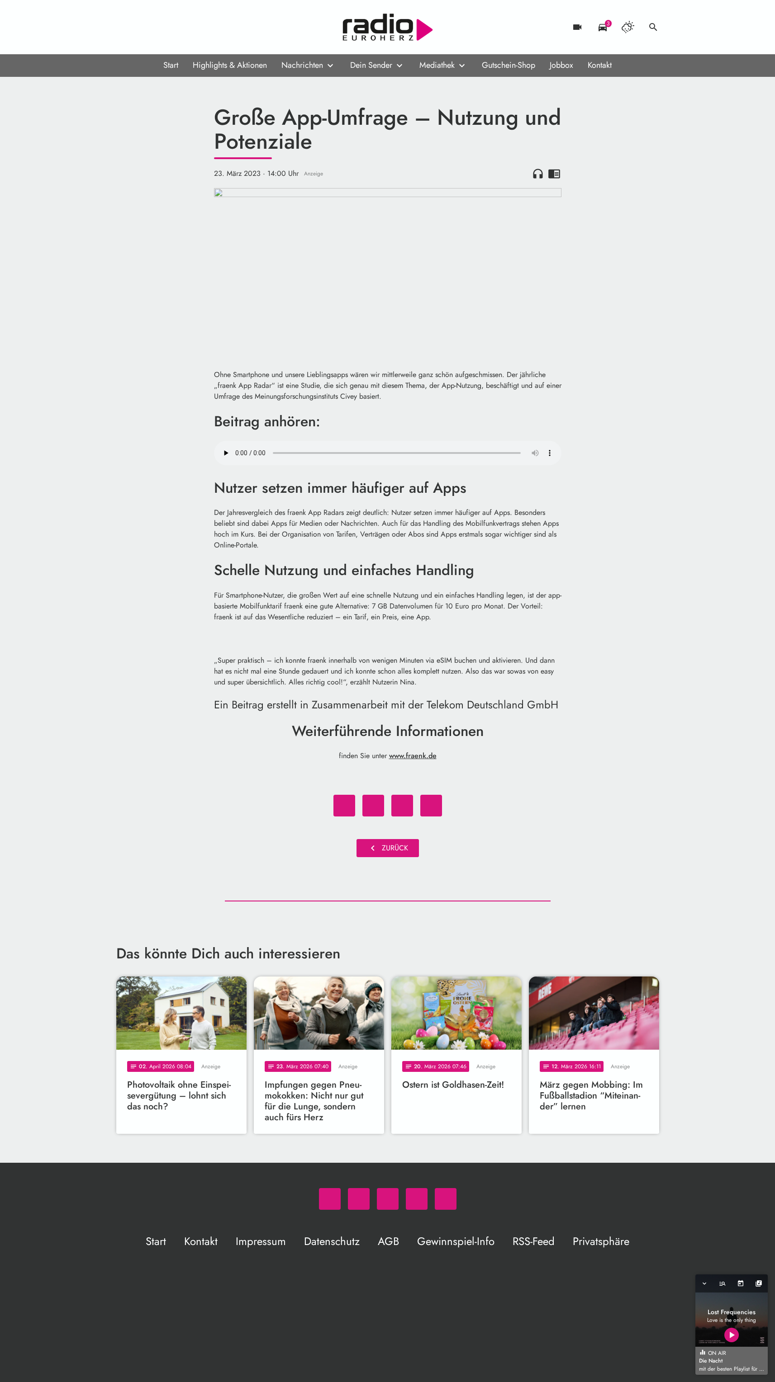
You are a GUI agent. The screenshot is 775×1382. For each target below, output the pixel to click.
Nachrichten (302, 65)
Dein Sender (371, 65)
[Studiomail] (180, 27)
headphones (538, 173)
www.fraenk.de (413, 755)
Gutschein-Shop (508, 65)
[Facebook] (143, 27)
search (653, 27)
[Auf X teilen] (373, 805)
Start (170, 65)
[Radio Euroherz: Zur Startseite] (387, 27)
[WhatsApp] (125, 27)
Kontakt (600, 65)
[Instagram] (161, 27)
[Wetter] (628, 27)
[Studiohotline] (198, 27)
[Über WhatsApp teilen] (402, 805)
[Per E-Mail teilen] (431, 805)
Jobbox (561, 65)
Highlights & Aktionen (230, 65)
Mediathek (437, 65)
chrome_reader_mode (554, 173)
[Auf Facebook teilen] (344, 805)
